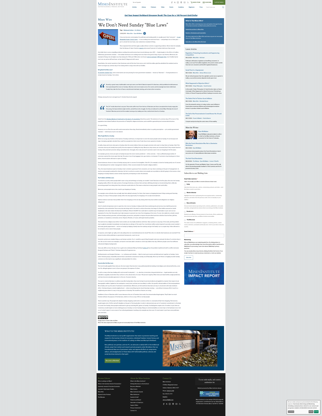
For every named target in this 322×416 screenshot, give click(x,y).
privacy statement (205, 253)
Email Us (165, 397)
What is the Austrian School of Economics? (109, 384)
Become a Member (112, 361)
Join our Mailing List (168, 400)
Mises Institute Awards (136, 392)
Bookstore (190, 211)
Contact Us (133, 410)
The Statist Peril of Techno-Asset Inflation (199, 98)
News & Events (191, 203)
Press (201, 7)
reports (141, 48)
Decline (311, 411)
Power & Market (197, 118)
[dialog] (303, 407)
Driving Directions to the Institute (139, 384)
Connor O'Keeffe (214, 161)
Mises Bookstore (134, 394)
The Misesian (191, 219)
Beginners (192, 7)
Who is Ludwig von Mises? (105, 381)
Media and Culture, (129, 30)
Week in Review (191, 192)
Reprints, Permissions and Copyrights (196, 33)
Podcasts (153, 7)
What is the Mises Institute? (137, 381)
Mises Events (133, 389)
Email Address (189, 231)
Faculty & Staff (134, 397)
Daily (188, 184)
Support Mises (219, 2)
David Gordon (207, 86)
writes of (145, 248)
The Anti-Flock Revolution (194, 158)
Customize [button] (291, 411)
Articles (134, 7)
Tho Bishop (196, 161)
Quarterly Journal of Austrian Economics (109, 386)
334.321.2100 (170, 391)
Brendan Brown (204, 101)
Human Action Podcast (104, 394)
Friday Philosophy (198, 86)
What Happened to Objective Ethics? (197, 83)
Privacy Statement (135, 408)
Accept (316, 411)
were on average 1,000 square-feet (156, 57)
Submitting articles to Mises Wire (195, 29)
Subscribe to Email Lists (136, 402)
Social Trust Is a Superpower (195, 70)
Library (144, 7)
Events (171, 7)
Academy (181, 7)
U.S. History (138, 30)
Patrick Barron (207, 118)
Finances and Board (135, 400)
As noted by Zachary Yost (105, 72)
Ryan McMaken (138, 33)
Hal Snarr (202, 57)
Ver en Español (137, 2)
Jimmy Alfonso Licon (205, 73)
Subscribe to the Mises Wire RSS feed (196, 42)
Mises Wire (105, 20)
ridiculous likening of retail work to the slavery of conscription (123, 119)
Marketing (187, 239)
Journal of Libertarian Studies (106, 389)
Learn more (201, 246)
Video (162, 7)
